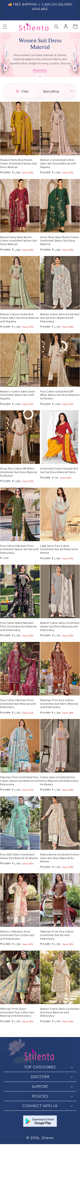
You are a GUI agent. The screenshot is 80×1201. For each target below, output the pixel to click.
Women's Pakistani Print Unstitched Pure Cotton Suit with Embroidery (17, 935)
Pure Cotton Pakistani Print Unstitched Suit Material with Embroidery (18, 703)
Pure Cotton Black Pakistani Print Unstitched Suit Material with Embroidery (18, 626)
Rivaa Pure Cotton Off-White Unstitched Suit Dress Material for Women (18, 472)
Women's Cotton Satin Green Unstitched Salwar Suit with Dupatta (17, 395)
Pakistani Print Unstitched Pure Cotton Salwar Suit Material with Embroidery (20, 780)
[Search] (56, 27)
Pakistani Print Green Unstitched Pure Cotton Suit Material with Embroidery (17, 1012)
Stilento (48, 1138)
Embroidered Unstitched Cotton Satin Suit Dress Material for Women (59, 858)
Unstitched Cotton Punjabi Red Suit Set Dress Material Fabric (59, 470)
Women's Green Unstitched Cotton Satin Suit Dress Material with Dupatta (19, 317)
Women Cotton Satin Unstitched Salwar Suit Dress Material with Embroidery (59, 626)
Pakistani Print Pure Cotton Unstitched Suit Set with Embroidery (57, 935)
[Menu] (5, 27)
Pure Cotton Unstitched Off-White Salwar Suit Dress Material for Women (59, 395)
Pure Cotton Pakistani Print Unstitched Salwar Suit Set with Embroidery (19, 549)
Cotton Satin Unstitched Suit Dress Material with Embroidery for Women (59, 780)
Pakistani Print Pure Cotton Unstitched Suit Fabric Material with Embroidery (59, 703)
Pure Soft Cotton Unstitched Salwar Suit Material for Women (19, 856)
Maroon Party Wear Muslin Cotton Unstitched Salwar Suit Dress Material (18, 240)
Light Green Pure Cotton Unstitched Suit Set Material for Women (59, 549)
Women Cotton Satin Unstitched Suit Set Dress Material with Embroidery (59, 317)
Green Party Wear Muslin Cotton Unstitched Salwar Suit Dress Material (59, 240)
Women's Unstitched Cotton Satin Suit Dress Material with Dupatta (58, 163)
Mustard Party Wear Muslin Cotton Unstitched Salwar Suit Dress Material (18, 163)
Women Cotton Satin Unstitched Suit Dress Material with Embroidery (59, 1012)
